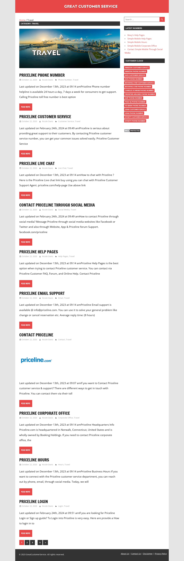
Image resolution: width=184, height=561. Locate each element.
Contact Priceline (36, 335)
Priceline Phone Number (42, 75)
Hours (61, 464)
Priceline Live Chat (37, 163)
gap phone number (133, 98)
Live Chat (62, 168)
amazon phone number (135, 71)
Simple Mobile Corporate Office (142, 45)
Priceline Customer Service (45, 116)
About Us (125, 553)
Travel (75, 79)
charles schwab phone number (139, 90)
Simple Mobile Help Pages (139, 38)
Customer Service (66, 121)
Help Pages (63, 256)
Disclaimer (148, 553)
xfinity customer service (136, 117)
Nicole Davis (47, 79)
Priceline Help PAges (38, 252)
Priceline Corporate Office (44, 413)
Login (60, 506)
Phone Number (65, 79)
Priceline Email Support (42, 293)
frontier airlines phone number (140, 94)
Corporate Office (65, 417)
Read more (25, 107)
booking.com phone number (138, 86)
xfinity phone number (135, 121)
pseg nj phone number (135, 102)
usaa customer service (135, 109)
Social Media (64, 209)
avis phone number (134, 79)
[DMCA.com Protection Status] (132, 131)
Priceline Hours (34, 460)
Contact (61, 339)
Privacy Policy (161, 553)
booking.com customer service (139, 83)
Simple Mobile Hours (137, 42)
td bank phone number (135, 106)
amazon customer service (137, 67)
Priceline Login (33, 501)
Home (22, 20)
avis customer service (135, 75)
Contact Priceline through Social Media (57, 205)
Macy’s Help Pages (136, 35)
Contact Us (136, 553)
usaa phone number (134, 113)
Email (60, 298)
